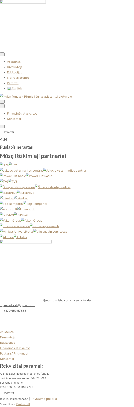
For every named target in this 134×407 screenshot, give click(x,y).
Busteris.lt (23, 404)
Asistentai (14, 62)
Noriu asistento (18, 78)
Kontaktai (14, 119)
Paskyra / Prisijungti (14, 353)
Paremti (12, 83)
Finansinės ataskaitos (22, 113)
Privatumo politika (44, 399)
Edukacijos (14, 72)
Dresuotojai (15, 67)
